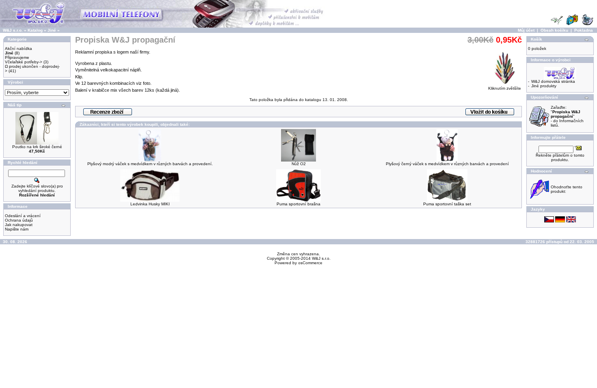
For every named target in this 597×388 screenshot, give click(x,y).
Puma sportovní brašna (298, 204)
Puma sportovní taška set (447, 204)
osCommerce (310, 263)
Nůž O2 (299, 164)
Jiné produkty (543, 86)
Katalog (35, 30)
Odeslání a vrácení (23, 215)
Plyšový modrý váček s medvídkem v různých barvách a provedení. (150, 164)
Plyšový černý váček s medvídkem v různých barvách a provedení (447, 164)
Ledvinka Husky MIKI (150, 204)
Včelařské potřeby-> (23, 62)
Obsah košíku (554, 30)
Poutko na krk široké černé (37, 146)
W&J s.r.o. (13, 30)
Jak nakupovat (18, 224)
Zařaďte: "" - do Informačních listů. (567, 116)
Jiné (52, 30)
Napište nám (16, 229)
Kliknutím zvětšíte (504, 88)
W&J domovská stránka (553, 81)
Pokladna (583, 30)
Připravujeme (17, 57)
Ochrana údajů (19, 220)
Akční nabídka (18, 48)
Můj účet (526, 30)
